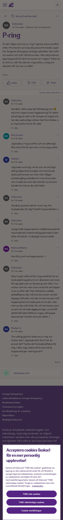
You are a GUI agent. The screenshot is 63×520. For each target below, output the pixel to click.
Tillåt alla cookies (31, 494)
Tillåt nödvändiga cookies (31, 502)
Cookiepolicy (37, 486)
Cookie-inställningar (31, 510)
